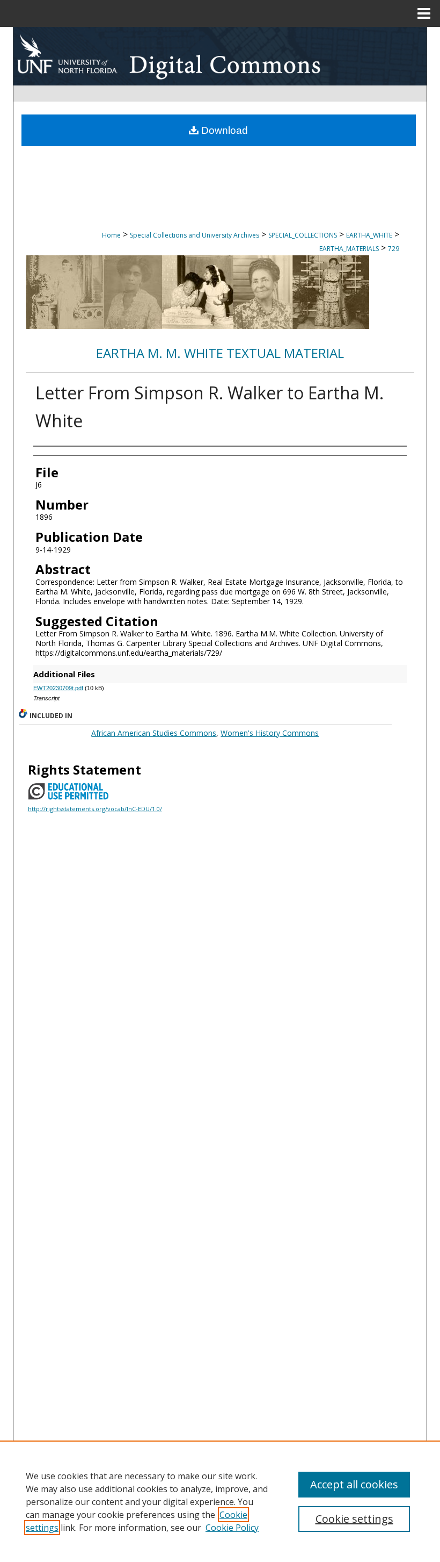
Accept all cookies (354, 1484)
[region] (220, 1501)
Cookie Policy (232, 1528)
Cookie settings (354, 1518)
